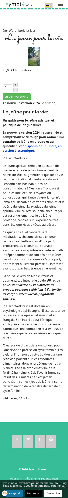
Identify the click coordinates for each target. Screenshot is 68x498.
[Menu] (60, 5)
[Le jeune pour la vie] (34, 56)
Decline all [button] (33, 493)
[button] (5, 493)
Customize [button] (53, 493)
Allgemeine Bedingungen (42, 478)
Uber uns (16, 478)
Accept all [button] (14, 493)
